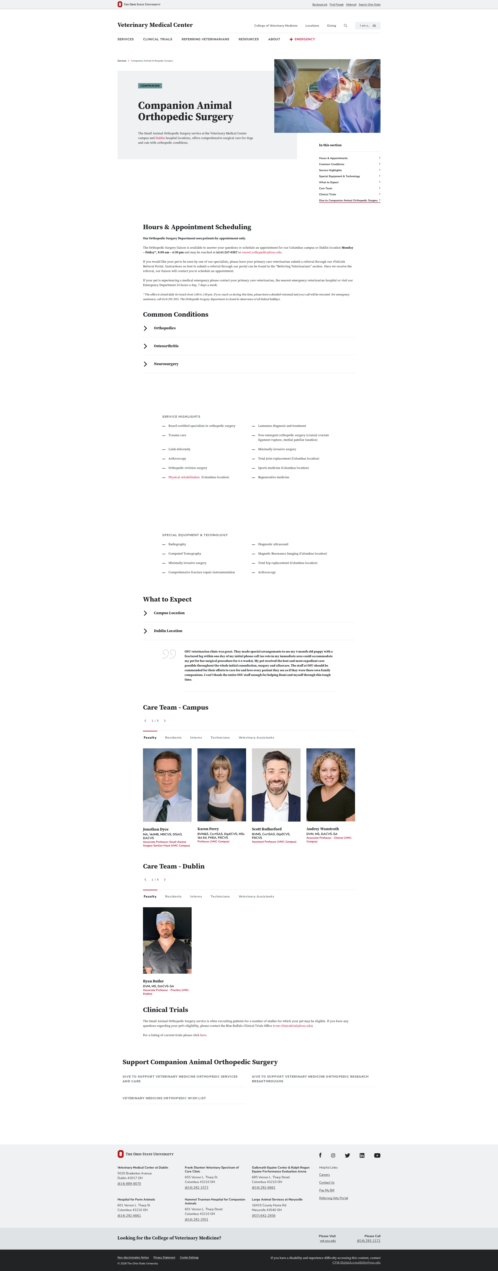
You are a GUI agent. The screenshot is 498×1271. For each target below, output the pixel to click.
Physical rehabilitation (184, 477)
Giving (331, 26)
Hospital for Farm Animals (136, 1199)
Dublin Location (168, 631)
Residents (173, 737)
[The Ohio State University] (140, 4)
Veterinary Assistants (256, 737)
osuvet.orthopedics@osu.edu (261, 252)
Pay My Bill (326, 1190)
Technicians (220, 737)
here (203, 1035)
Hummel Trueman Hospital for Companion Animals (215, 1201)
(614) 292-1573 (196, 1187)
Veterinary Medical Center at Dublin (142, 1168)
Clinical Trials (157, 39)
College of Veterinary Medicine (276, 26)
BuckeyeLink (319, 4)
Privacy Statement (164, 1257)
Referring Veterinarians (205, 39)
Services (125, 39)
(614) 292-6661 (263, 1187)
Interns (196, 737)
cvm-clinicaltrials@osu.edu (293, 1026)
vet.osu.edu (328, 1240)
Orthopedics (165, 328)
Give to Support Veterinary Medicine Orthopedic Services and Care (180, 1079)
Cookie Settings (189, 1257)
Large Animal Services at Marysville (277, 1199)
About (274, 39)
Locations (312, 26)
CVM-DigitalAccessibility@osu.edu (356, 1262)
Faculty (150, 737)
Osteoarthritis (166, 346)
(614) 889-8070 (129, 1183)
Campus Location (169, 613)
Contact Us (327, 1182)
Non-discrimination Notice (133, 1257)
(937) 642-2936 (263, 1215)
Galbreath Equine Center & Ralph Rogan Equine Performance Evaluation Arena (280, 1169)
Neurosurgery (166, 364)
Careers (324, 1174)
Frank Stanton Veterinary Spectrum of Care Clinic (212, 1169)
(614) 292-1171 (369, 1240)
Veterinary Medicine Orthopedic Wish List (164, 1098)
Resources (249, 39)
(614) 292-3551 (196, 1219)
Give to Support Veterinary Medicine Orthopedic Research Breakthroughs (310, 1079)
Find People (337, 4)
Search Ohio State (370, 4)
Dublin (160, 138)
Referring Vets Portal (333, 1198)
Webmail (351, 4)
